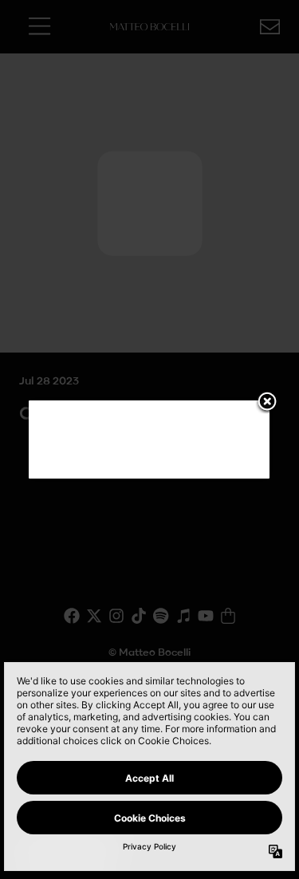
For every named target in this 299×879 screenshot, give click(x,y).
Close (267, 403)
